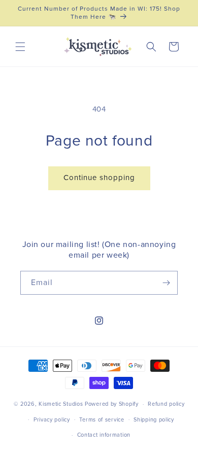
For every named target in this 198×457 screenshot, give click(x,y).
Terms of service (101, 419)
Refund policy (166, 404)
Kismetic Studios (61, 404)
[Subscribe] (166, 283)
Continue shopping (99, 178)
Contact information (103, 435)
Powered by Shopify (112, 404)
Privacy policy (52, 419)
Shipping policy (154, 419)
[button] (20, 47)
